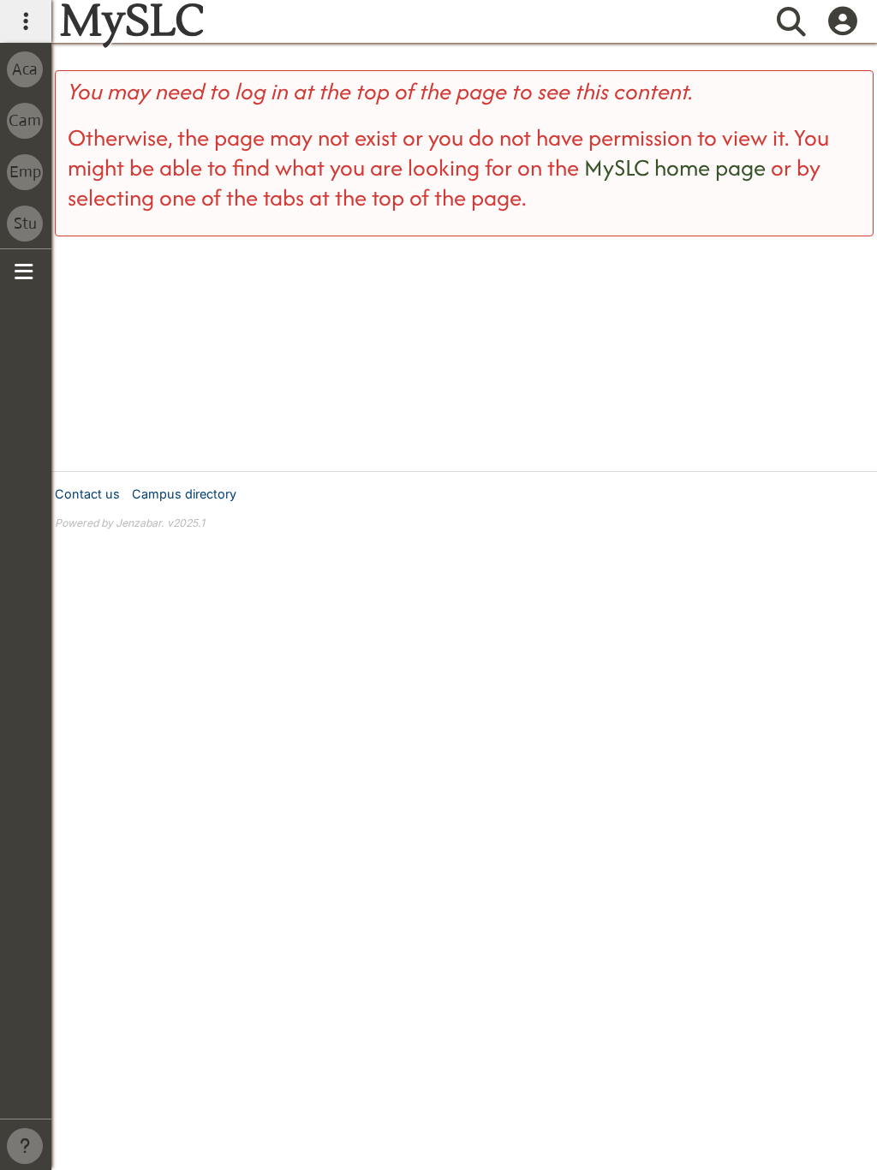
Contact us (87, 494)
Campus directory (184, 494)
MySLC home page (675, 167)
